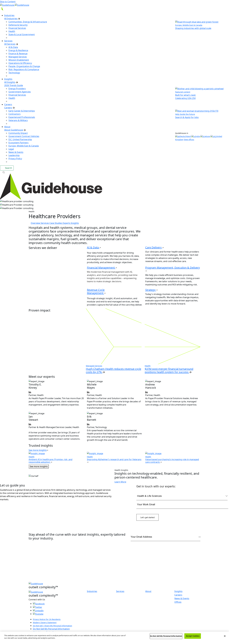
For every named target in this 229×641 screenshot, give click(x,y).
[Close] (225, 636)
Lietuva (207, 136)
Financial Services (17, 28)
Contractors (14, 114)
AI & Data (13, 47)
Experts (67, 223)
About (148, 591)
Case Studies (56, 223)
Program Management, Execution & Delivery (172, 267)
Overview (36, 223)
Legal (11, 149)
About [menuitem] (7, 126)
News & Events (15, 152)
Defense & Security (18, 24)
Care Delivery (153, 247)
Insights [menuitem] (8, 79)
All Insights (9, 82)
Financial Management (101, 267)
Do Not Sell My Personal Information (51, 628)
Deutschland (185, 136)
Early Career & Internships (21, 110)
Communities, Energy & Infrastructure (27, 21)
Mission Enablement (18, 59)
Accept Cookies (192, 636)
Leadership (14, 155)
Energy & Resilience (18, 50)
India (197, 136)
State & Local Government (21, 34)
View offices (189, 139)
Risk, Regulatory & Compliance (23, 69)
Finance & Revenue (17, 53)
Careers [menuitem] (8, 104)
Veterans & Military (18, 120)
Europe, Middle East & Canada (23, 145)
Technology (14, 72)
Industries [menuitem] (9, 15)
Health (11, 31)
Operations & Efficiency (20, 63)
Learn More (120, 481)
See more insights (39, 466)
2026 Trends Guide (13, 85)
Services (45, 223)
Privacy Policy (15, 158)
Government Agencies (19, 91)
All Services (9, 44)
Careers (8, 107)
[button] (114, 172)
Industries (92, 591)
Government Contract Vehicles (23, 136)
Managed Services (17, 56)
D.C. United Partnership (20, 139)
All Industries (11, 18)
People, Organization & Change (24, 66)
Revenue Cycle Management (96, 291)
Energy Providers (17, 88)
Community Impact (18, 133)
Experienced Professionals (21, 117)
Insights (75, 223)
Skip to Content (8, 1)
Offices (177, 602)
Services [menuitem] (8, 40)
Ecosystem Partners (18, 142)
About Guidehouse (13, 129)
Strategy (150, 290)
